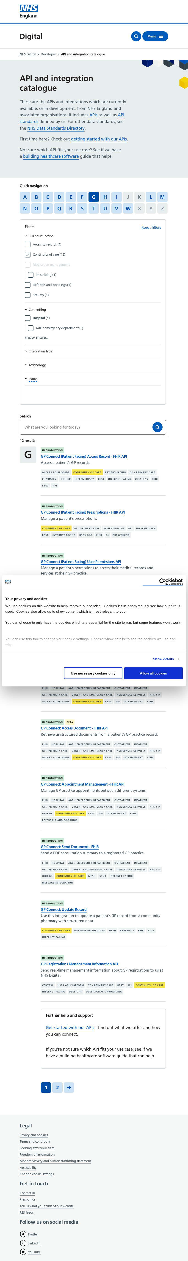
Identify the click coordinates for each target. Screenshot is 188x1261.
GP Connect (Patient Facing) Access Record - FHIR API (84, 456)
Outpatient (122, 688)
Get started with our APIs (70, 1027)
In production (52, 450)
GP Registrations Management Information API (79, 964)
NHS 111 (155, 694)
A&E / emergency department (89, 688)
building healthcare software (51, 156)
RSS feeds (26, 1212)
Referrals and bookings (59, 820)
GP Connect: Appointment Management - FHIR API (82, 784)
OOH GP (66, 479)
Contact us (27, 1193)
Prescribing (121, 535)
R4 (107, 535)
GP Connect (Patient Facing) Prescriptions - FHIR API (82, 512)
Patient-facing (115, 472)
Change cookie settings (36, 1174)
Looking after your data (37, 1148)
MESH (92, 876)
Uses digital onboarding (104, 991)
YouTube (34, 1252)
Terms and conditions (35, 1141)
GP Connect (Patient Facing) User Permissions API (81, 561)
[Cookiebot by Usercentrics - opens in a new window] (163, 581)
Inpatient (140, 688)
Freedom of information (37, 1154)
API (55, 485)
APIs (93, 114)
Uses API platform (71, 985)
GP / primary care (142, 472)
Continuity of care (87, 472)
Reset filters (151, 227)
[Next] (69, 1087)
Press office (27, 1199)
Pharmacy (49, 479)
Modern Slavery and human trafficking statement (55, 1161)
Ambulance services (131, 694)
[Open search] (136, 36)
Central (48, 985)
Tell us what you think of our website (47, 1206)
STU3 (45, 485)
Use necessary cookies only (93, 673)
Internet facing (119, 479)
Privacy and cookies (34, 1135)
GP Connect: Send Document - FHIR (70, 846)
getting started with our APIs (99, 139)
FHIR (155, 479)
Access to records (55, 472)
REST (101, 479)
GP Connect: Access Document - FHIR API (74, 728)
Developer (48, 54)
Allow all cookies (153, 673)
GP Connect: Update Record (64, 909)
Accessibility (28, 1168)
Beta (70, 722)
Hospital (58, 688)
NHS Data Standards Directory (56, 128)
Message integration (57, 882)
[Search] (157, 427)
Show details (163, 659)
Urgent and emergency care (92, 694)
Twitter (33, 1234)
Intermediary (84, 479)
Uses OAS (141, 479)
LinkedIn (34, 1243)
